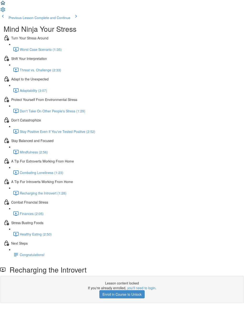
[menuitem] (3, 11)
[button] (3, 4)
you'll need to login (141, 287)
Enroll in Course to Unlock (122, 294)
